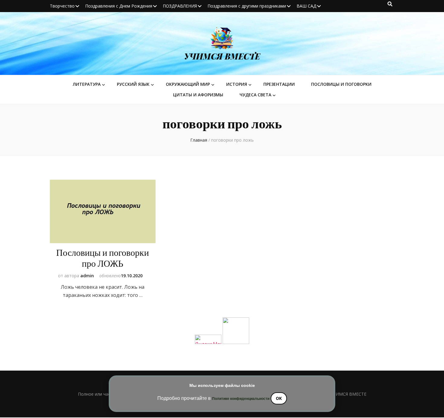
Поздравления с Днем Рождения (118, 6)
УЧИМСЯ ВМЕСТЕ (222, 56)
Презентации (279, 84)
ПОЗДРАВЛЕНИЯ (180, 6)
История (236, 84)
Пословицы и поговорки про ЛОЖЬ (102, 258)
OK (279, 398)
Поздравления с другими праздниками (247, 6)
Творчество (62, 6)
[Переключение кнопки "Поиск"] (390, 4)
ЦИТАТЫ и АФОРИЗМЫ (198, 95)
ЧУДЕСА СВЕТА (255, 95)
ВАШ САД (306, 6)
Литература (87, 84)
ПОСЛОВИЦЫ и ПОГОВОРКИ (341, 84)
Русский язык (133, 84)
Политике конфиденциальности (240, 399)
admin (87, 275)
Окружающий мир (188, 84)
